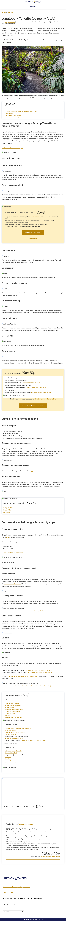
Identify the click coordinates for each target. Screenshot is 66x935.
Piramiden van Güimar (11, 763)
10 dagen (43, 740)
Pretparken (8, 715)
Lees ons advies (33, 238)
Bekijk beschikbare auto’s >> (33, 233)
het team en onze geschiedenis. (50, 856)
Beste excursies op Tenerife (13, 717)
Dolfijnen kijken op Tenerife (13, 751)
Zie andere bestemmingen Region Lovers (16, 887)
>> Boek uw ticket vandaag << (12, 148)
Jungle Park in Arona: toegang (13, 115)
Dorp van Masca (9, 761)
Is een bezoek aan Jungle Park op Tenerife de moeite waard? (21, 111)
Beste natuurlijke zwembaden (14, 709)
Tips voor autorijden (11, 734)
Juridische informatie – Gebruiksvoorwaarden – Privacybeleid (22, 898)
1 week (37, 740)
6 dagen (30, 740)
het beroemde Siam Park (12, 584)
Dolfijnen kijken (8, 508)
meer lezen (11, 23)
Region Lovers (11, 22)
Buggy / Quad (7, 510)
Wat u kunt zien (9, 113)
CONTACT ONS (8, 892)
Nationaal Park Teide (11, 753)
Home (4, 12)
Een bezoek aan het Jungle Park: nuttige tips (17, 117)
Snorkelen (6, 512)
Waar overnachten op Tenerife (14, 738)
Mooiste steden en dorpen (13, 705)
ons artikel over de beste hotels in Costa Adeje (23, 676)
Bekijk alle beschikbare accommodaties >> (33, 405)
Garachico (8, 759)
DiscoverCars (35, 216)
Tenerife (10, 12)
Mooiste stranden (10, 707)
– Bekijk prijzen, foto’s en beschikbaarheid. (38, 670)
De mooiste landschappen (12, 711)
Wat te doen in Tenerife (12, 703)
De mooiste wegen (10, 713)
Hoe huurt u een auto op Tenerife (15, 732)
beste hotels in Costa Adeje (45, 399)
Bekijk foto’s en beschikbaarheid (32, 382)
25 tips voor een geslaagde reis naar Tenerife (18, 728)
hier (32, 471)
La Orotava (8, 757)
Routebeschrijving (10, 730)
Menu (34, 6)
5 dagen (24, 740)
